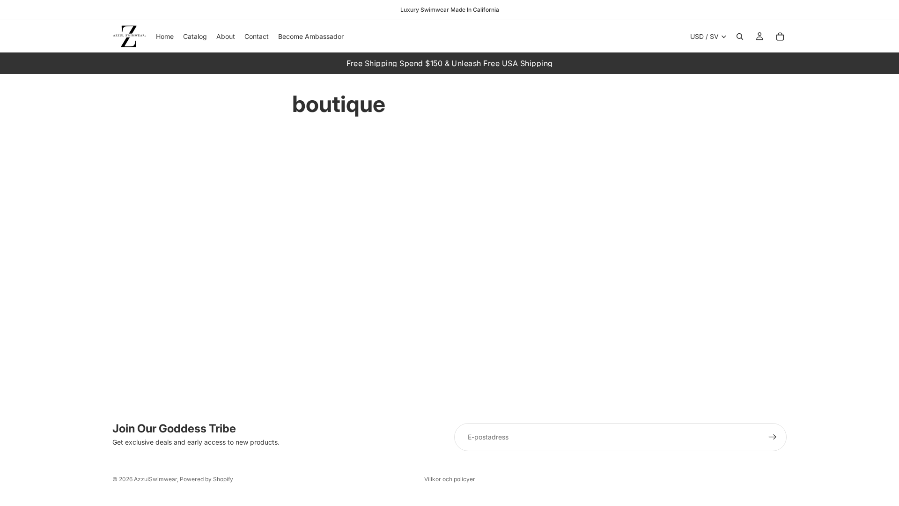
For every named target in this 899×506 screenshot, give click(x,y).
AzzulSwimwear (155, 479)
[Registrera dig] (772, 437)
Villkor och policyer (449, 479)
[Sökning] (740, 36)
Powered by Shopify (206, 479)
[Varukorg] (780, 36)
